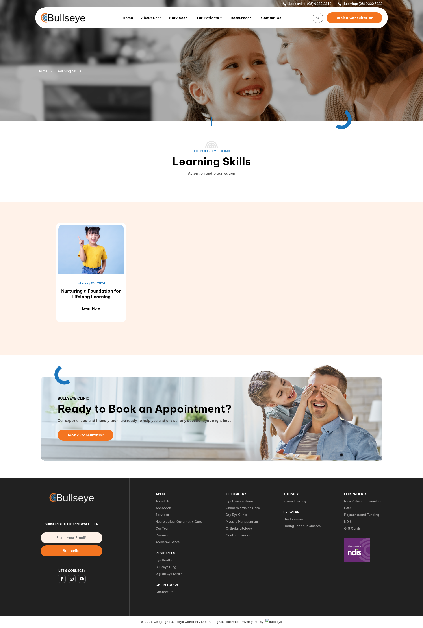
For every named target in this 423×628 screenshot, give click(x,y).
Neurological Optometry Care (179, 522)
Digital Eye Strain (169, 574)
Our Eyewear (293, 519)
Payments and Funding (361, 515)
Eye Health (164, 560)
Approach (163, 508)
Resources (240, 18)
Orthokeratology (239, 528)
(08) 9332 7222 (370, 4)
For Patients (208, 18)
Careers (162, 535)
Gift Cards (352, 528)
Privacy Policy (252, 622)
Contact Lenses (238, 535)
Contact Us (271, 18)
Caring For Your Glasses (302, 526)
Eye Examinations (239, 501)
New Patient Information (363, 501)
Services (177, 18)
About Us (149, 18)
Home (128, 18)
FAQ (347, 508)
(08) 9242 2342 (319, 4)
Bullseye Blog (166, 567)
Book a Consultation (354, 18)
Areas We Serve (168, 542)
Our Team (163, 528)
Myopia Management (242, 522)
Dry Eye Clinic (236, 515)
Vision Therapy (294, 501)
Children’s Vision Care (243, 508)
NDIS (348, 522)
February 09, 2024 (91, 283)
